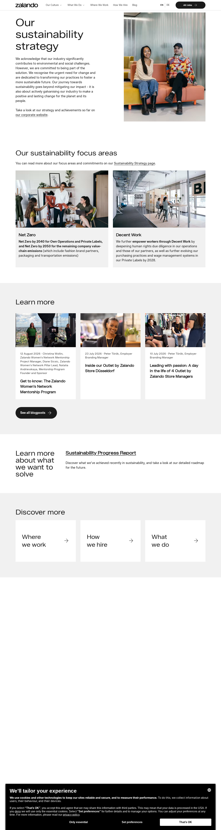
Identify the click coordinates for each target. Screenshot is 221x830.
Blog (134, 5)
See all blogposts (32, 413)
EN (161, 5)
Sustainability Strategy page (134, 163)
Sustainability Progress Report (101, 453)
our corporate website (31, 115)
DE (168, 5)
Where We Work (99, 5)
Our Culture (52, 5)
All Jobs (187, 5)
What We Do (74, 5)
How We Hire (120, 5)
